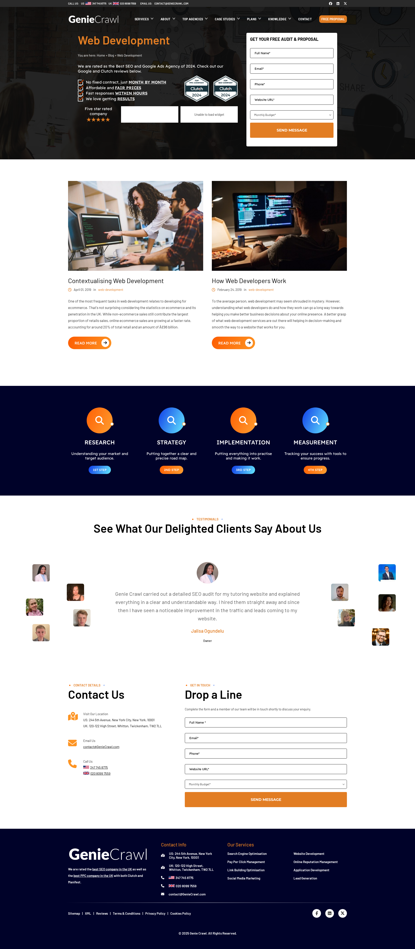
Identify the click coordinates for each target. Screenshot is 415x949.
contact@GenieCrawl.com (101, 747)
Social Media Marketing (243, 878)
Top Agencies (192, 19)
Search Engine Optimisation (247, 854)
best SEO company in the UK (112, 869)
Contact (305, 19)
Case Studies (225, 19)
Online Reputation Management (316, 862)
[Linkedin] (338, 3)
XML (88, 913)
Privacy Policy (155, 913)
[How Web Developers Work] (279, 269)
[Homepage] (93, 25)
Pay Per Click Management (246, 862)
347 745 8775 (184, 878)
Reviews (102, 913)
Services (142, 19)
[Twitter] (345, 3)
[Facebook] (330, 3)
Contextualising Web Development (116, 281)
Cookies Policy (180, 913)
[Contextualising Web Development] (135, 269)
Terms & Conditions (126, 913)
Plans (252, 19)
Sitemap (74, 913)
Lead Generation (305, 878)
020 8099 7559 (186, 886)
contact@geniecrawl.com (171, 3)
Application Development (311, 870)
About (166, 19)
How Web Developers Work (249, 281)
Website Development (309, 854)
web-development (110, 290)
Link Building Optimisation (246, 870)
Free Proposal (333, 19)
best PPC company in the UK (93, 876)
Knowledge (277, 19)
